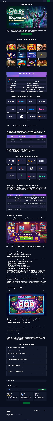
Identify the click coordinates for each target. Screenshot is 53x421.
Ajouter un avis (42, 389)
